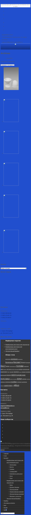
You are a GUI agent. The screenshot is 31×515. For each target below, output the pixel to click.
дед (21, 284)
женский (6, 286)
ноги (7, 292)
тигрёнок (14, 299)
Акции (5, 507)
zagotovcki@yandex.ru (7, 323)
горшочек (17, 283)
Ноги (11, 476)
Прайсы (6, 501)
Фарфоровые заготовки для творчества (17, 344)
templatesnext (5, 448)
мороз (3, 292)
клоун (10, 287)
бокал (10, 280)
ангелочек (3, 276)
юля (9, 303)
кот (27, 286)
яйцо (13, 302)
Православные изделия (17, 492)
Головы (12, 469)
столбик (9, 299)
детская (28, 283)
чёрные (24, 299)
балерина (22, 276)
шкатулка (4, 303)
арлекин (9, 276)
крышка (14, 289)
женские (2, 286)
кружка (6, 289)
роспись (5, 296)
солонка (3, 299)
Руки (11, 478)
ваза (24, 280)
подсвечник (15, 292)
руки (10, 296)
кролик (2, 289)
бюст (20, 279)
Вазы (11, 485)
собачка (23, 296)
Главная (6, 453)
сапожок (19, 296)
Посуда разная (14, 489)
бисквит (4, 279)
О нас (5, 456)
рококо (2, 296)
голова (10, 283)
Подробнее (7, 98)
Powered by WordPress (7, 446)
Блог (5, 505)
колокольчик (15, 286)
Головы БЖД (13, 471)
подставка (24, 292)
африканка (15, 276)
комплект (22, 287)
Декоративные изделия (17, 494)
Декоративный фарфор (12, 351)
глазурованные (4, 283)
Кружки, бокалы (14, 487)
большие (15, 280)
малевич (19, 289)
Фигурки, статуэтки (15, 496)
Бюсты (12, 467)
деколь (24, 283)
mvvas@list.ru (5, 325)
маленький (24, 289)
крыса (11, 289)
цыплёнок (19, 299)
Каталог (6, 458)
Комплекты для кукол (16, 474)
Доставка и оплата (9, 503)
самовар (15, 296)
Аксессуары (13, 465)
